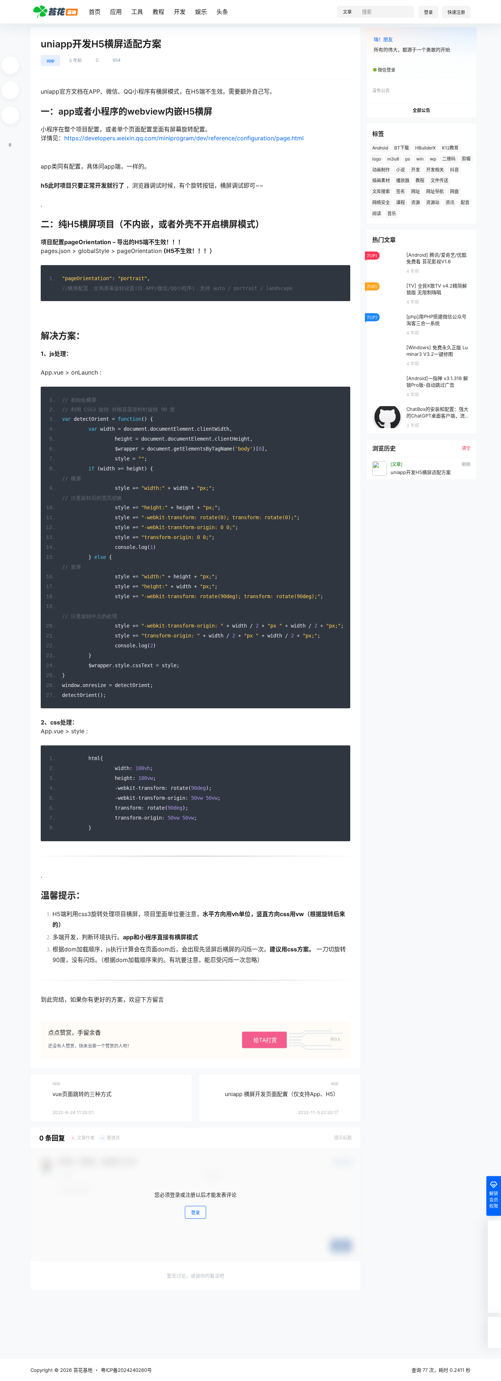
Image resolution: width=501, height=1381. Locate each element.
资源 (415, 202)
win (420, 159)
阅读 (376, 213)
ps (407, 159)
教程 (158, 11)
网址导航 (435, 191)
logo (376, 159)
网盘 (454, 191)
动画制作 (381, 170)
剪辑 (466, 159)
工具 (137, 11)
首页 (94, 11)
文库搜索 (381, 191)
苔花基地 (82, 1370)
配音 (465, 202)
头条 (222, 11)
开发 (180, 11)
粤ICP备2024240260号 (126, 1370)
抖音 (454, 170)
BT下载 (401, 148)
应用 (116, 11)
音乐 (391, 213)
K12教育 (450, 148)
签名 (400, 191)
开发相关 (435, 170)
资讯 (450, 202)
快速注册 (456, 12)
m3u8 (393, 159)
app (50, 60)
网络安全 (381, 202)
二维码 (449, 159)
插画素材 (381, 180)
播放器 (402, 180)
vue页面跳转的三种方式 (81, 1094)
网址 (415, 191)
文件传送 (439, 180)
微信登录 (386, 70)
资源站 (432, 202)
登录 (428, 12)
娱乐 (201, 11)
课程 (400, 202)
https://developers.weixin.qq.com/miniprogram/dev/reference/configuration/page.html (184, 138)
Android (380, 148)
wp (433, 159)
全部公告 (421, 110)
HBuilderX (425, 148)
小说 (400, 170)
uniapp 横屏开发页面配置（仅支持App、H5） (282, 1094)
